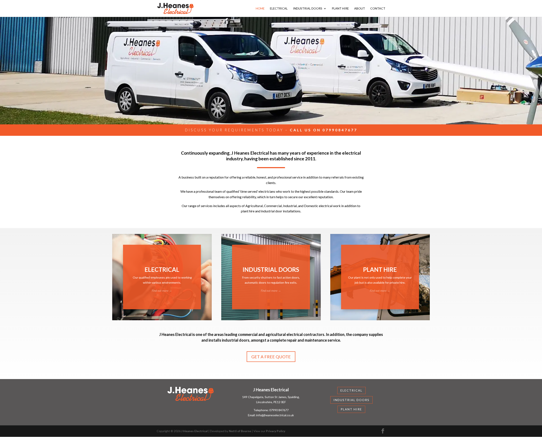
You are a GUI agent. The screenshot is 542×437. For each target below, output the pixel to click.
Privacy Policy (275, 431)
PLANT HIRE (351, 409)
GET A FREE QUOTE (271, 356)
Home (260, 8)
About (359, 8)
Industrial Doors (307, 8)
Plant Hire (340, 8)
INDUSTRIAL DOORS (351, 400)
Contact (377, 8)
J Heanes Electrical (194, 431)
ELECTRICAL (351, 390)
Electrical (279, 8)
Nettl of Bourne (240, 431)
